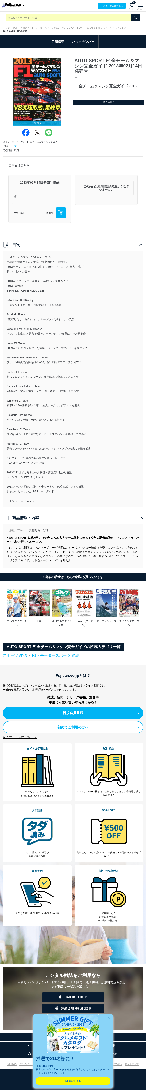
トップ (6, 28)
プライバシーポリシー (30, 1064)
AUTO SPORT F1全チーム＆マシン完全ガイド (86, 28)
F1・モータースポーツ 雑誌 (44, 28)
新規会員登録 (73, 713)
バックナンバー (121, 28)
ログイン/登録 (112, 6)
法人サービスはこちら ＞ (20, 737)
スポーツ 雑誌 (20, 28)
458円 (49, 212)
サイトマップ (132, 1064)
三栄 (14, 146)
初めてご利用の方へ (73, 727)
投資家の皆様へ (114, 1064)
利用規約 (12, 1064)
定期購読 (57, 41)
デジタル (19, 212)
